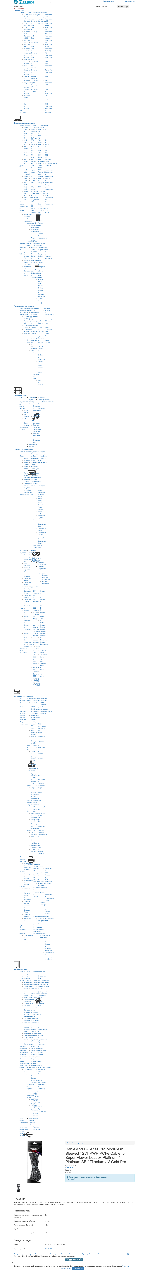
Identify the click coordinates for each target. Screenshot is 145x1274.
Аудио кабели (35, 1114)
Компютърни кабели (33, 1119)
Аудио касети (38, 680)
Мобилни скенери (27, 890)
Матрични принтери (36, 844)
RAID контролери (42, 725)
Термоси (41, 1003)
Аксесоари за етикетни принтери (41, 829)
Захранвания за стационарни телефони (49, 955)
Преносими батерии (42, 1051)
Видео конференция (42, 461)
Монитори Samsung (48, 50)
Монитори (43, 12)
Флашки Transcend (43, 639)
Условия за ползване (42, 1254)
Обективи (48, 321)
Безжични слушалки (27, 568)
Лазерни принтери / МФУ (36, 775)
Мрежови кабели (32, 1124)
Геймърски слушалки (37, 430)
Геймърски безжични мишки (41, 494)
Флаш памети (38, 588)
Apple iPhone (40, 276)
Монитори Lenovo (48, 37)
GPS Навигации (41, 1072)
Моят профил (76, 1254)
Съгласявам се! (78, 1268)
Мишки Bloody (40, 499)
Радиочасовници (48, 402)
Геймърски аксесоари (32, 551)
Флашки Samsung (43, 630)
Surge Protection (43, 886)
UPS (41, 866)
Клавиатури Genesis (42, 538)
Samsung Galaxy (41, 280)
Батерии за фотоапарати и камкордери (49, 314)
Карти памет (38, 647)
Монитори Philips (48, 45)
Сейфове (43, 993)
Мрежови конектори (36, 1128)
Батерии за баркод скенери (48, 910)
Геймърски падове (41, 516)
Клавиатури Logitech (42, 529)
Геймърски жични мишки (41, 488)
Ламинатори (44, 916)
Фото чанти (47, 332)
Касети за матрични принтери (41, 850)
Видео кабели (22, 1119)
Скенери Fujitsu (27, 911)
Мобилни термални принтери (23, 859)
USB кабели (35, 1099)
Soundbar (41, 397)
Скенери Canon (27, 907)
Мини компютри (23, 111)
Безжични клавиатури (35, 472)
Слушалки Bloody (27, 583)
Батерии (36, 1023)
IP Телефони (48, 941)
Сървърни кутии (41, 729)
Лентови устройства (42, 563)
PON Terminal (43, 703)
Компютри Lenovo (34, 90)
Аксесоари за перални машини (37, 1017)
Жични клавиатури (35, 467)
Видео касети (38, 684)
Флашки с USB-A (43, 594)
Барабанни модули (41, 786)
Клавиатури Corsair (42, 533)
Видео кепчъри (43, 453)
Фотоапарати (45, 308)
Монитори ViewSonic (48, 33)
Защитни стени (36, 718)
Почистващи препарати (44, 983)
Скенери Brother (27, 902)
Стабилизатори (45, 883)
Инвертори (48, 881)
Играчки (43, 995)
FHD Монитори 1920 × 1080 (48, 84)
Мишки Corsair (40, 504)
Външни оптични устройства (46, 577)
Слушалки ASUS (27, 579)
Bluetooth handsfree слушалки (36, 435)
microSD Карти (43, 664)
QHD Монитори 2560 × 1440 (48, 95)
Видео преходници (42, 1110)
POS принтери (41, 823)
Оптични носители (45, 582)
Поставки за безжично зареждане (48, 255)
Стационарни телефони (45, 936)
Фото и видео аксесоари (48, 326)
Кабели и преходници (78, 1143)
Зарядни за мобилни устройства (44, 246)
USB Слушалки (36, 413)
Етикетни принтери (36, 818)
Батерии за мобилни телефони (41, 293)
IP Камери (36, 744)
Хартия (22, 925)
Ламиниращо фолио (49, 919)
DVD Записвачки (49, 196)
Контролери (37, 545)
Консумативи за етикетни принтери (42, 837)
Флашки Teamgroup (44, 643)
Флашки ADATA (43, 622)
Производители (55, 1254)
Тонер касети (40, 791)
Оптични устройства (44, 192)
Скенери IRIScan (27, 915)
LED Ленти (47, 211)
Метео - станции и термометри (44, 976)
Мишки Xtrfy (40, 512)
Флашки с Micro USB (43, 615)
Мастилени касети (41, 814)
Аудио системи (22, 407)
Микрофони (33, 444)
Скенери (22, 886)
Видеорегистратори (44, 1067)
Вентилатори (44, 161)
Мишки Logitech (40, 508)
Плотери (22, 872)
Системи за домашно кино (41, 407)
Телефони (37, 273)
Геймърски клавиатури (35, 476)
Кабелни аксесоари (23, 1134)
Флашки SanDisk (43, 634)
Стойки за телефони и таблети (41, 266)
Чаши (40, 1006)
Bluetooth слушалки (36, 426)
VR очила (35, 465)
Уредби (31, 446)
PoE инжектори (44, 708)
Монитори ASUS (48, 24)
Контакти (101, 1254)
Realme (40, 288)
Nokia (40, 284)
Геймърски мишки (37, 482)
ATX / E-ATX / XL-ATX (46, 135)
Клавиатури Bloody (42, 525)
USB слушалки (27, 564)
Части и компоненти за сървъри (42, 736)
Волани (22, 608)
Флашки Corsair (43, 626)
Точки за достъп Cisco (33, 763)
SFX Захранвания (42, 237)
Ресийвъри (41, 1069)
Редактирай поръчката (89, 1254)
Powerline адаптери (43, 699)
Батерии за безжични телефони (48, 947)
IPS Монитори (48, 54)
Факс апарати (36, 803)
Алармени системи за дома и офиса (44, 928)
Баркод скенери (43, 903)
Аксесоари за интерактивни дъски (49, 897)
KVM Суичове (36, 1095)
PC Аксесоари (44, 207)
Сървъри (36, 722)
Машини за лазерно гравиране (37, 797)
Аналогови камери (41, 757)
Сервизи (31, 1254)
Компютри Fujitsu (34, 81)
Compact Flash (43, 651)
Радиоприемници (44, 399)
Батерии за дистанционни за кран (43, 1029)
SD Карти (42, 668)
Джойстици (37, 547)
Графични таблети (43, 457)
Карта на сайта (66, 1254)
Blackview (41, 286)
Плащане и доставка (21, 1254)
